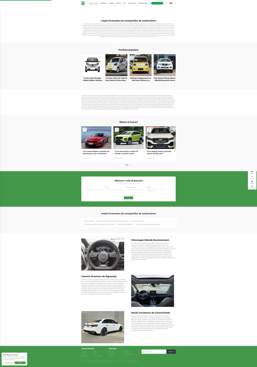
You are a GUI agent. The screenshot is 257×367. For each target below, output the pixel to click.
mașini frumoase (89, 221)
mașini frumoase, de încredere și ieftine (148, 224)
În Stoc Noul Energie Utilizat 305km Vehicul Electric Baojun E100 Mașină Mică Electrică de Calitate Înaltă (92, 79)
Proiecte (118, 3)
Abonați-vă (171, 351)
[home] (83, 3)
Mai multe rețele (142, 3)
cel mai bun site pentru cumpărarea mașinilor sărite (99, 224)
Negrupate (111, 356)
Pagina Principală (93, 3)
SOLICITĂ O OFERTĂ (157, 3)
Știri (124, 3)
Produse (111, 3)
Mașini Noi (111, 351)
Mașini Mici (111, 354)
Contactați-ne (132, 3)
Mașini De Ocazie (127, 351)
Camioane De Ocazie (128, 354)
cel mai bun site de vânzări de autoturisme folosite (112, 221)
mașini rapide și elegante (125, 224)
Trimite (128, 197)
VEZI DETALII (92, 65)
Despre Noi (103, 3)
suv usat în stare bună (136, 221)
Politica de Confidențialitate (132, 361)
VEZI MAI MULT (87, 158)
